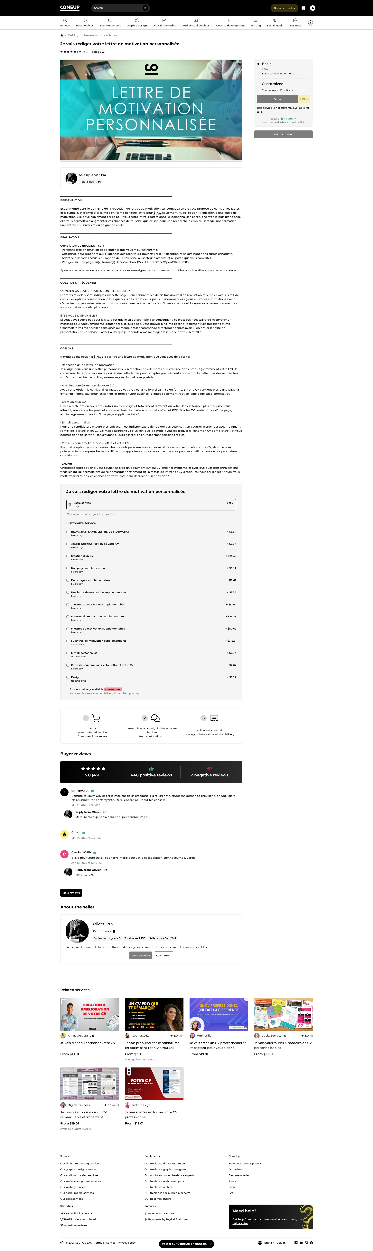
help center (240, 1223)
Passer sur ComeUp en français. (184, 1244)
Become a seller (284, 8)
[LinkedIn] (296, 1243)
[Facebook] (311, 1243)
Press (232, 1181)
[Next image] (114, 1014)
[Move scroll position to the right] (310, 22)
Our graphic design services (78, 1169)
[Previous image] (64, 1014)
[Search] (145, 8)
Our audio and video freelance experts (170, 1175)
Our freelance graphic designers (166, 1169)
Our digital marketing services (80, 1163)
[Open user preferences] (319, 8)
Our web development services (80, 1181)
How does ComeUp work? (246, 1163)
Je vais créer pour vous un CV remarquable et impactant (83, 1114)
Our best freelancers (158, 1198)
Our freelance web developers (164, 1181)
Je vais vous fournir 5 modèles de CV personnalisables (283, 1045)
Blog (232, 1187)
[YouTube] (301, 1243)
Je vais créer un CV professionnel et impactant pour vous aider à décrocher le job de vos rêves (218, 1048)
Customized (273, 84)
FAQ (231, 1192)
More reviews (71, 892)
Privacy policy (126, 1242)
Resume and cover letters (100, 35)
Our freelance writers (158, 1187)
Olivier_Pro (98, 175)
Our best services (71, 1198)
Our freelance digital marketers (165, 1163)
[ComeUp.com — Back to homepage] (69, 8)
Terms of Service (105, 1242)
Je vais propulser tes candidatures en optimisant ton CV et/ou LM (152, 1045)
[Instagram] (306, 1243)
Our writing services (73, 1187)
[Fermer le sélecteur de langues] (210, 1244)
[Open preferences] (303, 8)
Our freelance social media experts (167, 1192)
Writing (73, 35)
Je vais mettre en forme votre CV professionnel (151, 1114)
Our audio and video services (79, 1175)
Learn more (163, 955)
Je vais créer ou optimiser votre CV (87, 1043)
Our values (236, 1169)
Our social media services (77, 1192)
